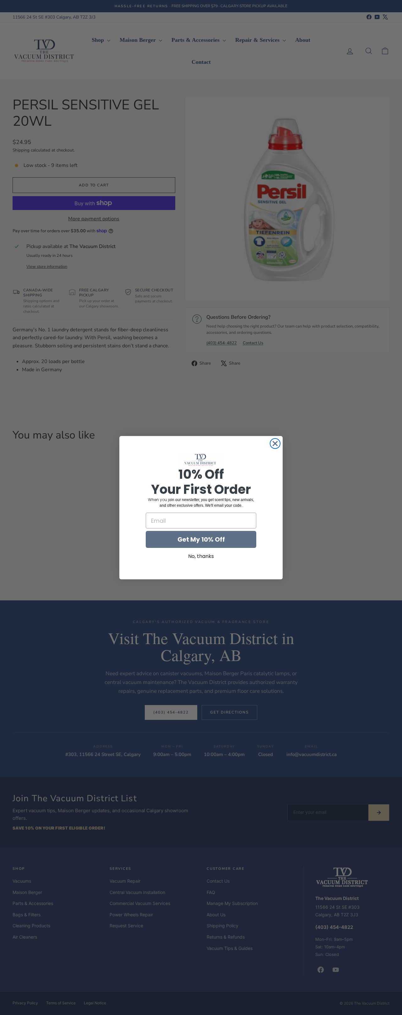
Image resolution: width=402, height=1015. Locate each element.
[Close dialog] (275, 444)
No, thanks (201, 556)
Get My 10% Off (201, 539)
